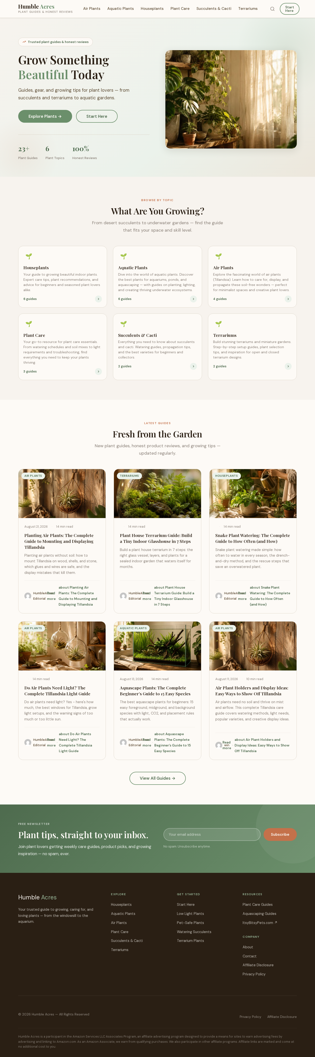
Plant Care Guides (258, 904)
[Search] (272, 8)
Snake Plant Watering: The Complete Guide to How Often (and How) (252, 538)
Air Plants (91, 8)
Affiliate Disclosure (258, 965)
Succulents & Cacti (213, 8)
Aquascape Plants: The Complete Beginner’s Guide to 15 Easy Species (155, 690)
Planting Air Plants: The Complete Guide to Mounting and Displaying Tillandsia (59, 541)
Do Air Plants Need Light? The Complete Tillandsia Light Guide (57, 690)
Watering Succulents (194, 932)
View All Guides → (157, 778)
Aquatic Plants (120, 8)
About (248, 947)
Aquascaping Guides (259, 913)
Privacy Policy (254, 974)
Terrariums (248, 8)
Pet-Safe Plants (190, 923)
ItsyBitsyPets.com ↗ (260, 923)
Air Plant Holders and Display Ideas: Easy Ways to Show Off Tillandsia (251, 690)
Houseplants (152, 8)
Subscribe (280, 834)
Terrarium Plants (190, 940)
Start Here (289, 9)
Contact (250, 956)
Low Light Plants (190, 913)
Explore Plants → (45, 116)
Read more (72, 596)
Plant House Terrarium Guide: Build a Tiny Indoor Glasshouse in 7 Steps (156, 538)
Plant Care (180, 8)
